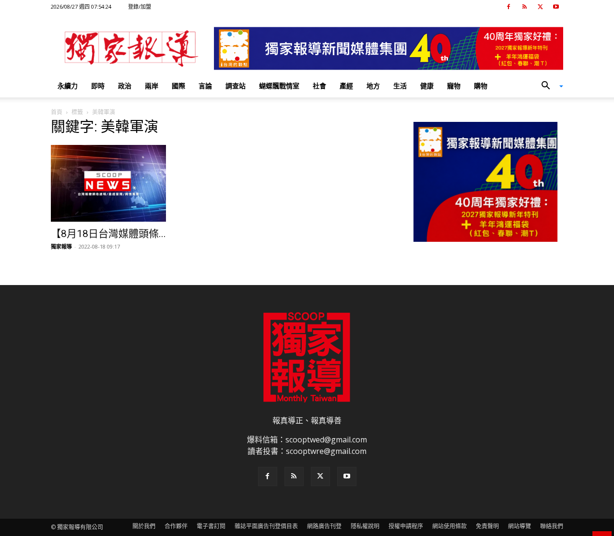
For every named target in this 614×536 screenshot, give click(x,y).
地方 (373, 85)
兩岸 (151, 85)
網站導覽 (519, 526)
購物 (480, 85)
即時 (98, 85)
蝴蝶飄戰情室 (279, 85)
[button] (548, 86)
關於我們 (143, 526)
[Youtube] (556, 6)
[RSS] (524, 6)
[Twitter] (540, 6)
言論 (205, 85)
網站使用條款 (449, 526)
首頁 (56, 112)
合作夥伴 (176, 526)
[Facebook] (508, 6)
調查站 (235, 85)
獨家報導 (61, 246)
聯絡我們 (551, 526)
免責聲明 (487, 526)
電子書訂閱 (211, 526)
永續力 (68, 85)
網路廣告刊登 (324, 526)
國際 (178, 85)
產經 (346, 85)
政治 (124, 85)
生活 (400, 85)
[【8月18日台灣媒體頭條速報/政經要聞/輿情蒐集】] (128, 183)
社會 (319, 85)
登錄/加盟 (139, 6)
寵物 (453, 85)
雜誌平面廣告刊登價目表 (266, 526)
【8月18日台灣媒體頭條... (108, 233)
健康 (427, 85)
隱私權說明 (365, 526)
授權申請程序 (406, 526)
